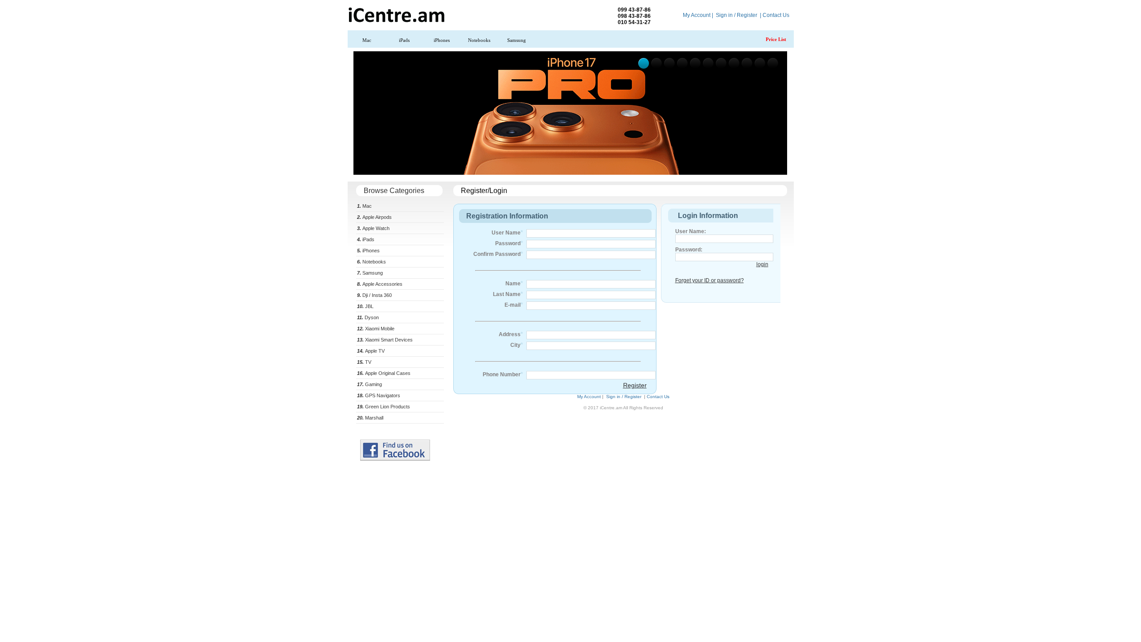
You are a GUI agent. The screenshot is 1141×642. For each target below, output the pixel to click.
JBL (365, 306)
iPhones (442, 40)
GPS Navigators (378, 395)
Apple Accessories (379, 284)
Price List (776, 39)
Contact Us (776, 15)
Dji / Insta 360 (374, 295)
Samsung (516, 40)
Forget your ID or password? (709, 280)
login (762, 264)
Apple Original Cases (383, 373)
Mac (366, 40)
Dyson (368, 317)
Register (635, 385)
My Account (696, 15)
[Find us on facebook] (395, 459)
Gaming (369, 384)
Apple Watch (373, 228)
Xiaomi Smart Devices (385, 339)
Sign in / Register (736, 15)
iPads (404, 40)
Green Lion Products (383, 406)
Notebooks (479, 40)
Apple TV (371, 351)
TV (364, 362)
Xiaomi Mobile (375, 328)
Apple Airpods (374, 217)
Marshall (370, 417)
